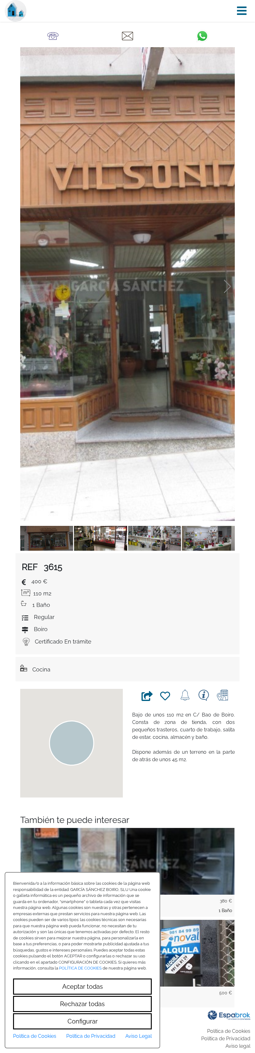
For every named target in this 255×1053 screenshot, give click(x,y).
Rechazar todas (82, 1004)
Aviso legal (237, 1046)
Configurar (82, 1021)
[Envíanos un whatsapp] (202, 35)
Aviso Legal (138, 1036)
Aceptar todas (82, 986)
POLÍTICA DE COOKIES (80, 968)
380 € (226, 900)
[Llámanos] (53, 35)
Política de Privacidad (225, 1039)
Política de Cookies (228, 1031)
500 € (225, 992)
